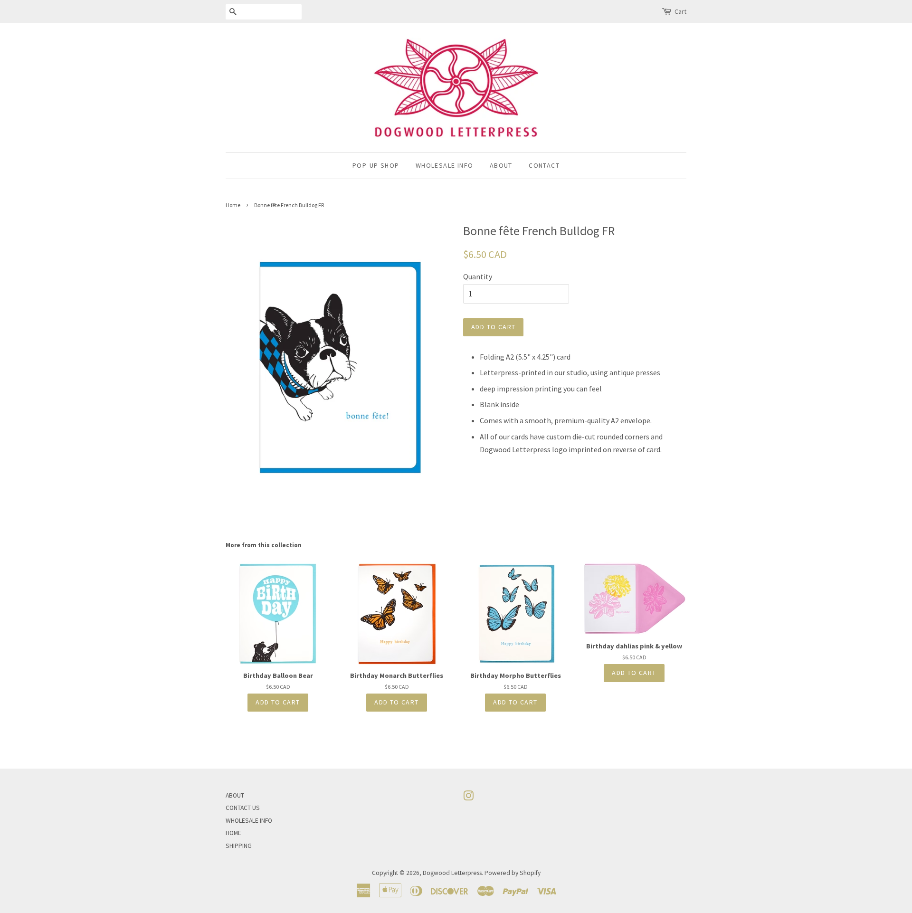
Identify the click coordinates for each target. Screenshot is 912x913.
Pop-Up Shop (375, 165)
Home (233, 205)
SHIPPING (239, 846)
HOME (233, 833)
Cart (680, 11)
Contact (544, 165)
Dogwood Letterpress (452, 873)
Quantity (477, 276)
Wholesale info (445, 165)
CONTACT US (243, 808)
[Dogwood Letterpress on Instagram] (468, 798)
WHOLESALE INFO (249, 821)
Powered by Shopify (512, 873)
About (501, 165)
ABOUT (235, 795)
